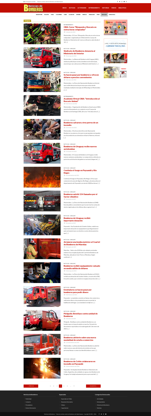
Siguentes (93, 386)
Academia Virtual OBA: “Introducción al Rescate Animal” (82, 99)
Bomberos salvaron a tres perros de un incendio (81, 123)
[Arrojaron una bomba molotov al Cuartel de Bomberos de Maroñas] (42, 248)
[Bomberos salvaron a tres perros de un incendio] (42, 129)
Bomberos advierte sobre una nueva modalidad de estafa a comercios (80, 338)
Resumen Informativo (67, 402)
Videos (113, 8)
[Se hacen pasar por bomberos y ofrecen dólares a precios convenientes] (42, 81)
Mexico (84, 14)
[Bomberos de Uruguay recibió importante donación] (42, 225)
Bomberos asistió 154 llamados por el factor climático (80, 195)
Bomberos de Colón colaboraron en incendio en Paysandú (79, 362)
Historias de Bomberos (103, 405)
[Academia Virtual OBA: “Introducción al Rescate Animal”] (42, 105)
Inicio (65, 8)
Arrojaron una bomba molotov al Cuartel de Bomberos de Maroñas (82, 243)
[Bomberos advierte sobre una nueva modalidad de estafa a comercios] (42, 344)
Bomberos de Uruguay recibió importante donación (77, 219)
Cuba (65, 14)
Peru (98, 14)
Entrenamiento (94, 8)
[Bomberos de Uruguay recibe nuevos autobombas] (42, 153)
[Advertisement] (115, 104)
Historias (105, 8)
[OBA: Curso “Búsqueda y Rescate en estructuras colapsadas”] (42, 34)
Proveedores (29, 405)
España (78, 14)
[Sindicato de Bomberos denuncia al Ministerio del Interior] (42, 57)
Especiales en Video (66, 399)
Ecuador (71, 14)
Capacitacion (64, 408)
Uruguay (104, 14)
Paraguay (92, 14)
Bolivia (46, 14)
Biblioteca (122, 8)
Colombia (59, 14)
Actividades (82, 8)
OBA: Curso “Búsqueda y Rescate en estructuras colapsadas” (80, 28)
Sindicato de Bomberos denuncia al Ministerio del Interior (79, 52)
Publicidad (28, 399)
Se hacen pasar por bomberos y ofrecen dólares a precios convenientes (81, 76)
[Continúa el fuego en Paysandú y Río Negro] (42, 177)
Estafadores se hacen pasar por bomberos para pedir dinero (78, 291)
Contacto (28, 402)
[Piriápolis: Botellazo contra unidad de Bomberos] (42, 320)
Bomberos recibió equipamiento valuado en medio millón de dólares (82, 267)
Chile (52, 14)
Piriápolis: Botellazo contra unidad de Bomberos (81, 314)
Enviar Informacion (31, 408)
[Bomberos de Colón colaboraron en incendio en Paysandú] (42, 368)
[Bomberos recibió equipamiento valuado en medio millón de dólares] (42, 272)
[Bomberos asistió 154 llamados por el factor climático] (42, 201)
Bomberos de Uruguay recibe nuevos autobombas (80, 147)
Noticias (72, 8)
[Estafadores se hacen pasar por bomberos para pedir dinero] (42, 296)
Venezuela (112, 14)
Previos (31, 386)
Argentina (39, 14)
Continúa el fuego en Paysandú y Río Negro (80, 171)
